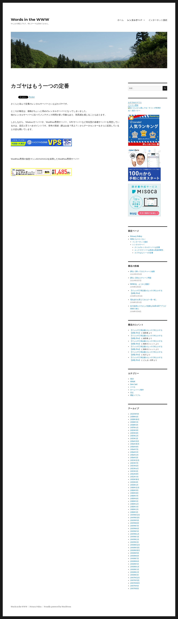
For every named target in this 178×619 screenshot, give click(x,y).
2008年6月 (134, 561)
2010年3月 (134, 507)
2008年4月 (134, 567)
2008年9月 (134, 553)
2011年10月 (134, 479)
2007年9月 (134, 586)
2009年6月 (134, 528)
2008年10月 (135, 550)
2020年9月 (134, 414)
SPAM (132, 381)
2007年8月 (134, 588)
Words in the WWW (30, 19)
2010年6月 (134, 498)
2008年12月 (135, 545)
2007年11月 (134, 580)
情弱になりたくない (137, 239)
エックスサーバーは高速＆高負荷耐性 (148, 250)
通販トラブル (135, 395)
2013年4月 (134, 468)
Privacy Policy (136, 236)
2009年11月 (135, 518)
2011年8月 (134, 482)
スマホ (132, 387)
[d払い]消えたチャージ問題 (140, 278)
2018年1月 (134, 425)
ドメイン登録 (133, 105)
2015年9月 (134, 430)
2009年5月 (134, 531)
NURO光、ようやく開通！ (140, 284)
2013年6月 (134, 466)
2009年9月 (134, 520)
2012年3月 (134, 477)
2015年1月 (134, 438)
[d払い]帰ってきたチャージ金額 (142, 271)
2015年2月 (134, 436)
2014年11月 (134, 441)
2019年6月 (134, 417)
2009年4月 (134, 534)
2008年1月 (134, 575)
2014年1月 (134, 457)
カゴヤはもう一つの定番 (143, 253)
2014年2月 (134, 455)
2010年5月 (134, 501)
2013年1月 (134, 471)
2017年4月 (134, 427)
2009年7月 (134, 526)
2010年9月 (134, 490)
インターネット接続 (157, 20)
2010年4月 (134, 504)
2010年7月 (134, 496)
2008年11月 (135, 548)
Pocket (32, 97)
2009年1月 (134, 542)
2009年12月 (135, 515)
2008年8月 (134, 556)
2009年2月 (134, 539)
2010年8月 (134, 493)
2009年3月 (134, 537)
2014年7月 (134, 449)
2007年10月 (135, 583)
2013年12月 (134, 460)
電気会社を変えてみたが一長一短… (143, 300)
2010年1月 (134, 512)
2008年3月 (134, 569)
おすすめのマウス (135, 102)
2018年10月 (134, 419)
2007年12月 (135, 578)
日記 (132, 392)
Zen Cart (133, 384)
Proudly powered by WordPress (57, 607)
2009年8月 (134, 523)
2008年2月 (134, 572)
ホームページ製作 (137, 390)
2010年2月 (134, 509)
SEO (132, 379)
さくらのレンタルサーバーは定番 (147, 247)
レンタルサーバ (134, 20)
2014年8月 (134, 447)
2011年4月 (134, 485)
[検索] (165, 88)
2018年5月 (134, 422)
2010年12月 (134, 487)
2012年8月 (134, 474)
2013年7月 (134, 463)
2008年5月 (134, 564)
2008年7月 (134, 558)
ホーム (120, 20)
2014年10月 (134, 444)
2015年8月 (134, 433)
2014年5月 (134, 452)
